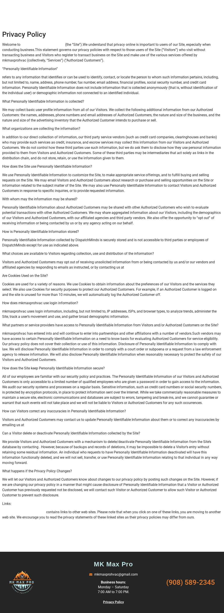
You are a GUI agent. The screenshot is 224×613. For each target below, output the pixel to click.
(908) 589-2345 (190, 582)
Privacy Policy (113, 602)
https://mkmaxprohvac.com (43, 44)
